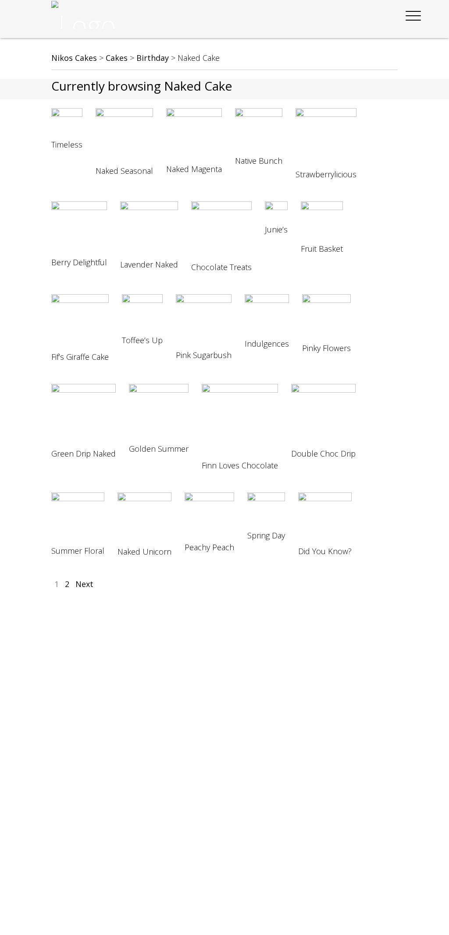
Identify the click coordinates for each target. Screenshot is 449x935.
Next (84, 584)
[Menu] (413, 16)
